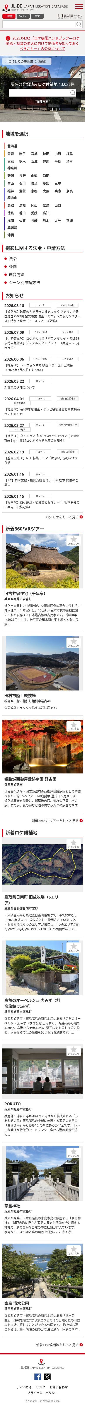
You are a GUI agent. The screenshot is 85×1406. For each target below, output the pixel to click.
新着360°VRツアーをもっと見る (55, 820)
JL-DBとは (24, 1387)
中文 (37, 16)
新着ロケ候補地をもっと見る (57, 1345)
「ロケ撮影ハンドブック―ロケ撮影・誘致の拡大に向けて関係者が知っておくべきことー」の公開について (43, 43)
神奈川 (12, 168)
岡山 (34, 205)
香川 (22, 213)
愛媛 (34, 213)
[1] (78, 24)
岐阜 (34, 183)
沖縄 (10, 235)
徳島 (10, 213)
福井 (10, 191)
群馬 (46, 161)
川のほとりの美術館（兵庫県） (26, 61)
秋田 (46, 153)
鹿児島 (12, 227)
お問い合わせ (58, 1387)
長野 (22, 175)
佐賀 (22, 220)
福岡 (10, 220)
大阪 (46, 191)
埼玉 (69, 161)
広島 (46, 205)
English (23, 16)
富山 (10, 183)
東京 (10, 161)
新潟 (10, 175)
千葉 (57, 161)
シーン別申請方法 (24, 282)
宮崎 (69, 220)
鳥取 (10, 205)
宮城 (34, 153)
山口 (57, 205)
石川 (22, 183)
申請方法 (17, 274)
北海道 (12, 146)
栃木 (22, 161)
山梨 (34, 175)
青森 (10, 153)
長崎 (34, 220)
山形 (57, 153)
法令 (13, 258)
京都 (34, 191)
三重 (57, 183)
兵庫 (57, 191)
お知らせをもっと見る (62, 517)
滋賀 (22, 191)
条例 (13, 266)
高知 (46, 213)
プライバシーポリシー (42, 1393)
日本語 (9, 16)
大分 (57, 220)
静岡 (46, 175)
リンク (40, 1387)
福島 (69, 153)
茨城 (34, 161)
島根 (22, 205)
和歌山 (12, 197)
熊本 (46, 220)
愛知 (46, 183)
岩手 (22, 153)
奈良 (69, 191)
